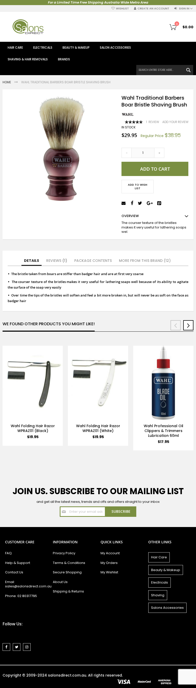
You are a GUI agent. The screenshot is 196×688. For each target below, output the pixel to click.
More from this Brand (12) (145, 260)
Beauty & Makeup (165, 570)
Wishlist (122, 8)
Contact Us (14, 572)
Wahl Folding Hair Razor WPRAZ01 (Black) (33, 428)
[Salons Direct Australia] (28, 26)
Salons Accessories (167, 607)
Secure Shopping (67, 572)
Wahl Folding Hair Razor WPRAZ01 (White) (98, 428)
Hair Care (159, 557)
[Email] (124, 203)
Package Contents (93, 260)
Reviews (55, 260)
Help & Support (17, 562)
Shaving (157, 595)
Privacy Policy (64, 553)
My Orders (109, 562)
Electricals (159, 582)
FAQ (8, 553)
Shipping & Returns (68, 591)
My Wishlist (109, 572)
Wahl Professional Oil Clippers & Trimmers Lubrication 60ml (163, 430)
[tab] (31, 261)
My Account (110, 553)
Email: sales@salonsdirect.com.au (26, 584)
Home (7, 82)
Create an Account (153, 8)
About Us (60, 581)
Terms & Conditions (69, 562)
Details (31, 260)
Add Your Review (175, 122)
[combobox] (164, 70)
